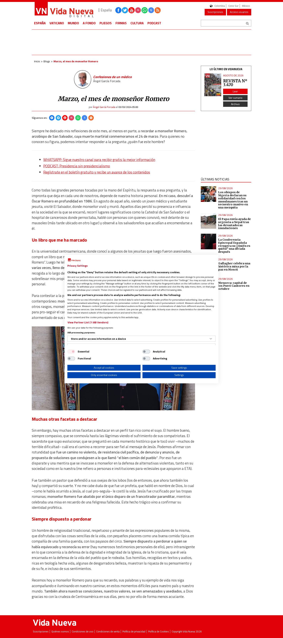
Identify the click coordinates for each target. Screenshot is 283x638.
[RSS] (91, 118)
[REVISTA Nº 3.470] (212, 84)
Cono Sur (233, 6)
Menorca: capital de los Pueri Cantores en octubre (233, 286)
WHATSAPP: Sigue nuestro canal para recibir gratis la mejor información (99, 159)
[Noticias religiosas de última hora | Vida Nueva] (64, 10)
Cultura (137, 23)
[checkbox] (71, 351)
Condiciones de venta (108, 631)
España (40, 23)
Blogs (47, 61)
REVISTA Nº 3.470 (235, 82)
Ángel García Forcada (106, 81)
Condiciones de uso (82, 631)
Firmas (121, 23)
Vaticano (56, 23)
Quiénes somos (60, 631)
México (246, 6)
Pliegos (106, 23)
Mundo (73, 23)
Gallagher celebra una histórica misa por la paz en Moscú (234, 266)
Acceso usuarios (239, 12)
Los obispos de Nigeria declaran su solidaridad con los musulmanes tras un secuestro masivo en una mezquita (233, 199)
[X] (58, 118)
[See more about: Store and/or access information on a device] (210, 339)
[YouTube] (65, 118)
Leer (235, 91)
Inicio (37, 61)
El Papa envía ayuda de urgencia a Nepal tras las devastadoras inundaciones (234, 223)
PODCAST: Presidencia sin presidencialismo (76, 166)
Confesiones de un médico (112, 76)
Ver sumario (235, 98)
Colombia (219, 6)
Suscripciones (215, 12)
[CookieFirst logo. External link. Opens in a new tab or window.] (74, 260)
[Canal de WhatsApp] (144, 10)
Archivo (235, 104)
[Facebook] (51, 118)
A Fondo (89, 23)
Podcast (154, 23)
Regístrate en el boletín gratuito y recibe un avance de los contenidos (96, 172)
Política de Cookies (158, 631)
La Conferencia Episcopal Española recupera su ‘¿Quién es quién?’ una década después (234, 246)
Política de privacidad (133, 631)
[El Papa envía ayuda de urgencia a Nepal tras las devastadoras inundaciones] (208, 221)
